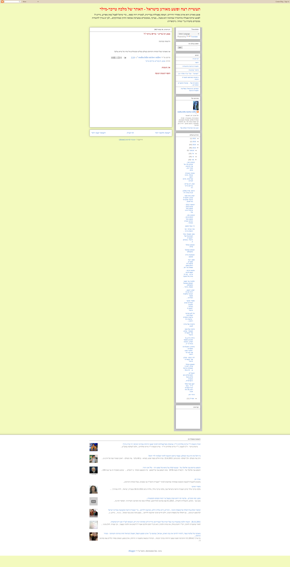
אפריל (192, 398)
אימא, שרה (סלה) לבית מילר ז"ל (189, 192)
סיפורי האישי (196, 486)
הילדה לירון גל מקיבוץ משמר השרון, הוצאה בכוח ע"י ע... (189, 341)
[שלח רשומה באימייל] (125, 57)
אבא (163, 61)
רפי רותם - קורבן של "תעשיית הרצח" (189, 359)
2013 (194, 148)
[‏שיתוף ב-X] (116, 57)
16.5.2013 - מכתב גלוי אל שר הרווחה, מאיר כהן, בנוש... (189, 166)
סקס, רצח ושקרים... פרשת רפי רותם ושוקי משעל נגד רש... (189, 263)
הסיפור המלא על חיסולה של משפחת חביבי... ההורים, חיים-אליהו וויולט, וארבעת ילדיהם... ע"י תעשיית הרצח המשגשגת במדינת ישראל (154, 510)
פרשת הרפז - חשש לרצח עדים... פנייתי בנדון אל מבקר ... (189, 274)
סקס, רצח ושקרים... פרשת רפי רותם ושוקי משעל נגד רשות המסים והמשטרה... (173, 498)
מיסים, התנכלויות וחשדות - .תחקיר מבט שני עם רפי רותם (189, 350)
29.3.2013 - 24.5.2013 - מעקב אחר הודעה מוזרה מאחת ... (189, 219)
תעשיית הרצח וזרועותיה (190, 66)
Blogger (132, 551)
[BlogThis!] (118, 57)
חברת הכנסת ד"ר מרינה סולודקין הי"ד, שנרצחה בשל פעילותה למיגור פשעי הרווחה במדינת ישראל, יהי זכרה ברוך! (162, 444)
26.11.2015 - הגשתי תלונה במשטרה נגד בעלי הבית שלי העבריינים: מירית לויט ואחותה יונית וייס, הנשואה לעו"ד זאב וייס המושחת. (155, 522)
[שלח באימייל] (121, 57)
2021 (194, 138)
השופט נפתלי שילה (190, 246)
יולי (193, 153)
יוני (193, 157)
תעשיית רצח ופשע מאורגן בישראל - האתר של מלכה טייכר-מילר (150, 9)
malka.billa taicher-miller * (187, 113)
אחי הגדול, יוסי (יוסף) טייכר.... (189, 230)
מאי (192, 160)
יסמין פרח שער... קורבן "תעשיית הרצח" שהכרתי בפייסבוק (189, 198)
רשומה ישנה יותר (98, 133)
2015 (194, 141)
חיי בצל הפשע (190, 226)
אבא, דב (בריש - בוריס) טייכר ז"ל (189, 186)
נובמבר (191, 150)
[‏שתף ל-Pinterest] (112, 57)
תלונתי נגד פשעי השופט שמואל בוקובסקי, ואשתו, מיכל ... (189, 284)
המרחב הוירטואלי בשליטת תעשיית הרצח (190, 89)
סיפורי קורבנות (194, 70)
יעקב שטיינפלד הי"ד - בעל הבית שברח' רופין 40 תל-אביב (190, 387)
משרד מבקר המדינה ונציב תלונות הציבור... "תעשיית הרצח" (189, 305)
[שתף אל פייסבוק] (114, 57)
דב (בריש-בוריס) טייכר (153, 61)
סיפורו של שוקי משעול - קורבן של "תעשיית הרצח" (189, 332)
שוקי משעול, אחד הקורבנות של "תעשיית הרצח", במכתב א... (189, 238)
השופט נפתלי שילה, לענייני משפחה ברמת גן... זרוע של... (189, 367)
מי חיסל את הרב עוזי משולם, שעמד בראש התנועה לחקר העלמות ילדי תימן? (174, 456)
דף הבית (130, 133)
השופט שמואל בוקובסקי (190, 251)
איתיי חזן (192, 394)
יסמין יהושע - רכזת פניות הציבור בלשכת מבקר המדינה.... (189, 294)
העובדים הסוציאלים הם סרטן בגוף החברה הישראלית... (189, 377)
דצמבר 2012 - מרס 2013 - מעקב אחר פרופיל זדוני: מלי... (190, 208)
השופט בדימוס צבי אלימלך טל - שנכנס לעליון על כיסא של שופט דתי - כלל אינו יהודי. (171, 468)
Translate (194, 37)
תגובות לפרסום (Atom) (127, 140)
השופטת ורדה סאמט (190, 256)
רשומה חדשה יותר (162, 133)
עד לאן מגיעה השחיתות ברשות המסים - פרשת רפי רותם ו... (189, 317)
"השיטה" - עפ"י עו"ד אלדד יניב (188, 74)
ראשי (197, 62)
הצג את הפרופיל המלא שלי (189, 128)
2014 (194, 144)
